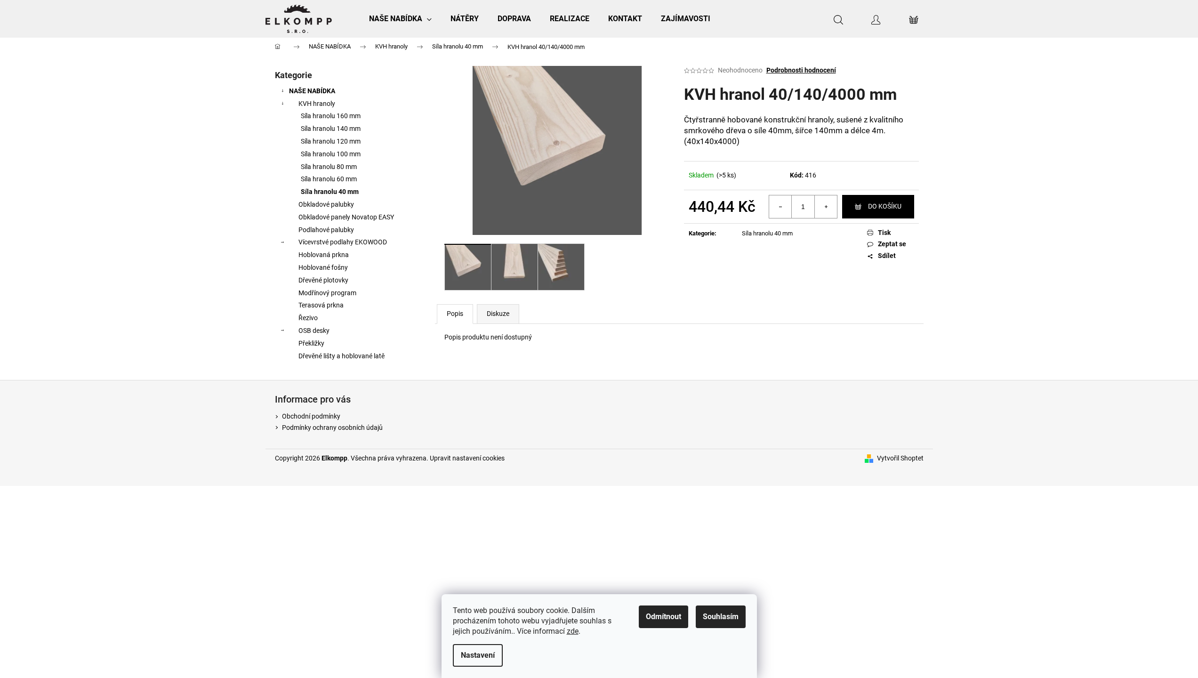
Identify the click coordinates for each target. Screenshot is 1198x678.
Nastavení (478, 655)
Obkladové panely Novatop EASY (346, 217)
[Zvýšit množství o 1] (825, 206)
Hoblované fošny (323, 267)
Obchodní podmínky (311, 416)
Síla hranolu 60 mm (329, 179)
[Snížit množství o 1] (780, 206)
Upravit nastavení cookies (467, 458)
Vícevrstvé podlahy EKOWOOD (342, 242)
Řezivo (308, 318)
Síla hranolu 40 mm (330, 191)
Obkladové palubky (326, 204)
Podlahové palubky (326, 230)
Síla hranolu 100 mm (331, 154)
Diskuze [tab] (498, 313)
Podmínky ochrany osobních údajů (332, 427)
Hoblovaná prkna (323, 254)
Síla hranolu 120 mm (331, 141)
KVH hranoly (316, 103)
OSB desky (314, 330)
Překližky (311, 343)
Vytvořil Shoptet (900, 458)
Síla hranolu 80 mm (329, 166)
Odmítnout (663, 616)
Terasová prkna (321, 305)
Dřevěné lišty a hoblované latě (341, 356)
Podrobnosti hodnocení (801, 70)
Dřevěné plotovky (323, 280)
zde (573, 631)
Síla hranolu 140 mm (331, 128)
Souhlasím (721, 616)
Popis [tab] (455, 313)
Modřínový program (327, 293)
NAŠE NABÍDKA (312, 91)
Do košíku (884, 206)
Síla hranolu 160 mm (331, 116)
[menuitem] (400, 19)
